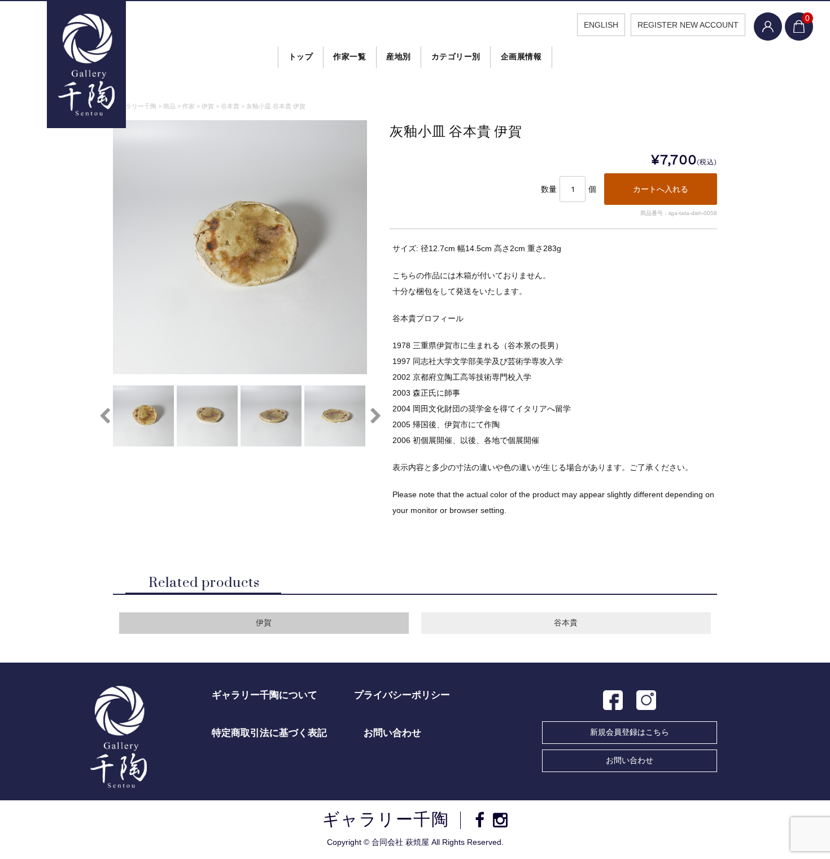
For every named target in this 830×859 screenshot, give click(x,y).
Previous (104, 415)
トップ (301, 56)
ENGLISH (601, 24)
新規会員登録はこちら (629, 732)
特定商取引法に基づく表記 (269, 732)
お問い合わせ (629, 760)
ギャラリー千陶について (264, 695)
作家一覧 (349, 56)
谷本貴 (566, 623)
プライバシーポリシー (402, 695)
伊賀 (264, 623)
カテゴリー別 (455, 56)
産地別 (398, 56)
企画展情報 (521, 56)
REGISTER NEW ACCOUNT (688, 24)
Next (375, 415)
